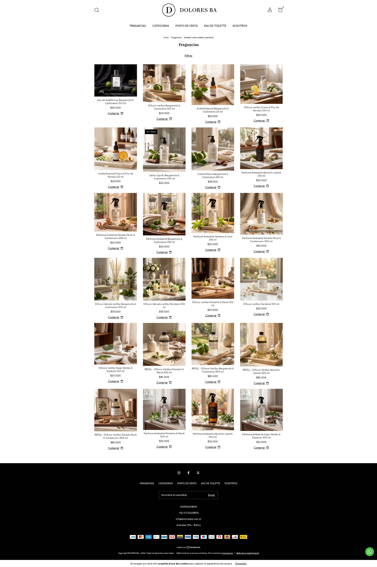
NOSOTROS (240, 26)
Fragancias (176, 37)
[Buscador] (98, 10)
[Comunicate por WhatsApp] (369, 551)
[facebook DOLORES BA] (188, 472)
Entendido (241, 563)
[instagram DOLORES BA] (178, 472)
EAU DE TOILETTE (215, 26)
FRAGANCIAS (138, 26)
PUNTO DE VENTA (187, 26)
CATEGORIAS (160, 26)
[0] (279, 10)
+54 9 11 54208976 (189, 512)
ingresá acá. (227, 553)
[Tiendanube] (188, 547)
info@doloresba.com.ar (188, 518)
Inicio (166, 37)
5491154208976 (188, 506)
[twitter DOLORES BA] (198, 472)
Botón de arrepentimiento (247, 553)
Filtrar (188, 55)
